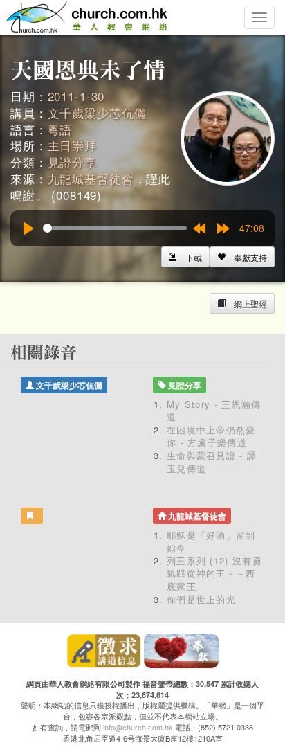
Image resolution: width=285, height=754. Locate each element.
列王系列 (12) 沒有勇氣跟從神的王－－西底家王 (214, 573)
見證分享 (72, 161)
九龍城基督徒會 (91, 178)
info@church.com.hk (138, 727)
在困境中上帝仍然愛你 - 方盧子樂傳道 (211, 436)
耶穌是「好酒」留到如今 (211, 541)
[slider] (115, 228)
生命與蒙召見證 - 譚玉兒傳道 (212, 462)
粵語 (60, 129)
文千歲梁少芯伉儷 (97, 112)
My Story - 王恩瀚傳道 (214, 410)
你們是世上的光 (201, 599)
